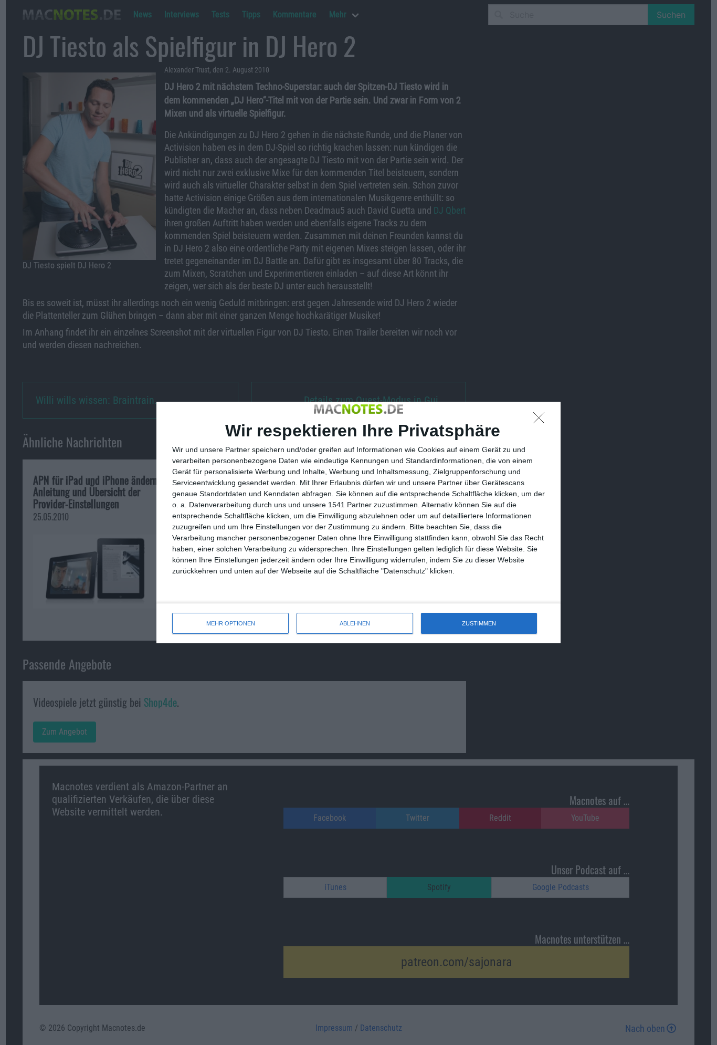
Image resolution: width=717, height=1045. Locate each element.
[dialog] (358, 522)
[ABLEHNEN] (541, 420)
